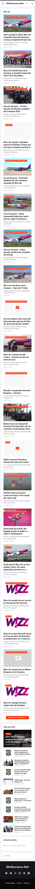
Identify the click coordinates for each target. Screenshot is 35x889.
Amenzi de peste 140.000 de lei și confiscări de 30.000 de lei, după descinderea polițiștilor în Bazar (22, 771)
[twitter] (24, 873)
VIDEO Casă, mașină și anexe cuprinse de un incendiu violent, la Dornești (21, 818)
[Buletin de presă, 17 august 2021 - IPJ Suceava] (8, 800)
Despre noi (27, 883)
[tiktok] (15, 873)
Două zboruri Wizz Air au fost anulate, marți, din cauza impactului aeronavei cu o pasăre (17, 567)
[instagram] (19, 873)
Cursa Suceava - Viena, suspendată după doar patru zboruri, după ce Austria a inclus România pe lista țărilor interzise (17, 216)
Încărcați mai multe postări (16, 717)
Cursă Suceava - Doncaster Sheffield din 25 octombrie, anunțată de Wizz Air (16, 180)
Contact (19, 883)
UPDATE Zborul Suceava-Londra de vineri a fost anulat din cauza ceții (17, 495)
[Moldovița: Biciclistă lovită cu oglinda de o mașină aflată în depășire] (8, 753)
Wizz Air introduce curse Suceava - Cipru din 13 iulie (16, 286)
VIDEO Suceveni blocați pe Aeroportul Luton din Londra (16, 460)
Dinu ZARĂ (7, 856)
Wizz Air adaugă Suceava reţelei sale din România (15, 704)
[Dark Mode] (27, 3)
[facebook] (6, 873)
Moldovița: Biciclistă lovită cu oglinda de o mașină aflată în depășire (22, 752)
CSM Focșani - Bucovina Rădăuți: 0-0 (22, 781)
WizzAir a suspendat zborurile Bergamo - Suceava (17, 391)
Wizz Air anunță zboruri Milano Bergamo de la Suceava (17, 670)
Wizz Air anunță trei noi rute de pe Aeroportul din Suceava (17, 601)
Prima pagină (10, 883)
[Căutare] (32, 3)
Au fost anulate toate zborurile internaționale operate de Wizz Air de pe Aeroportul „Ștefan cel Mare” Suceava (17, 321)
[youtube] (11, 873)
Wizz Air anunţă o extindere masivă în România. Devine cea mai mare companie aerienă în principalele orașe (17, 145)
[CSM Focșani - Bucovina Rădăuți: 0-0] (8, 782)
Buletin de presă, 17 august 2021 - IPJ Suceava (22, 799)
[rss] (28, 873)
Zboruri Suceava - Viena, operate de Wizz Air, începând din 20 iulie (17, 252)
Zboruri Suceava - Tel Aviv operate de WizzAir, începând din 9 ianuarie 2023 (16, 109)
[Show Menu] (3, 3)
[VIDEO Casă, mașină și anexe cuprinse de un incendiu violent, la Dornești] (8, 819)
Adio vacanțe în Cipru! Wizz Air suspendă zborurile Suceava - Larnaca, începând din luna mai (17, 37)
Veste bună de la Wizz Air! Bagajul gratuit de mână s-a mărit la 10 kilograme (16, 531)
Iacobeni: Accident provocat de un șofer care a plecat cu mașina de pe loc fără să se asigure (22, 809)
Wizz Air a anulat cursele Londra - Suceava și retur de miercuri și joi (16, 357)
